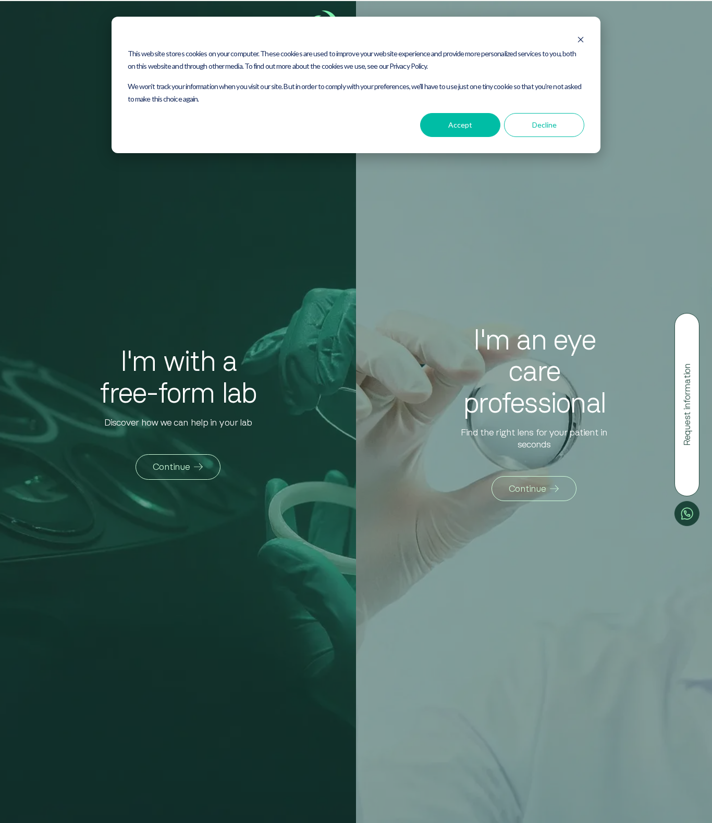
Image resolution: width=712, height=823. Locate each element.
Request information (687, 405)
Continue (171, 466)
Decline (544, 124)
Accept (460, 124)
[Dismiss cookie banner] (580, 36)
